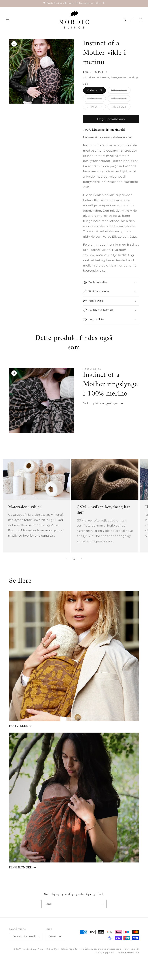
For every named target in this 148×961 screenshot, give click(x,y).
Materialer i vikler (24, 507)
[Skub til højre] (82, 559)
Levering (105, 77)
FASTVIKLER (18, 726)
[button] (8, 19)
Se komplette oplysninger (101, 403)
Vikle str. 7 (96, 107)
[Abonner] (102, 904)
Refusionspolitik (69, 949)
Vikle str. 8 (120, 107)
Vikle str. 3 (94, 90)
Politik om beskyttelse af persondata (101, 949)
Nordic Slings (30, 949)
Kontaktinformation (128, 952)
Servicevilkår (132, 949)
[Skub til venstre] (66, 559)
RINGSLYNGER (20, 868)
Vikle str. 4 (120, 91)
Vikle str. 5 (96, 99)
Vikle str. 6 (120, 99)
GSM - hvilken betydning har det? (103, 510)
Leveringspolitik (105, 952)
